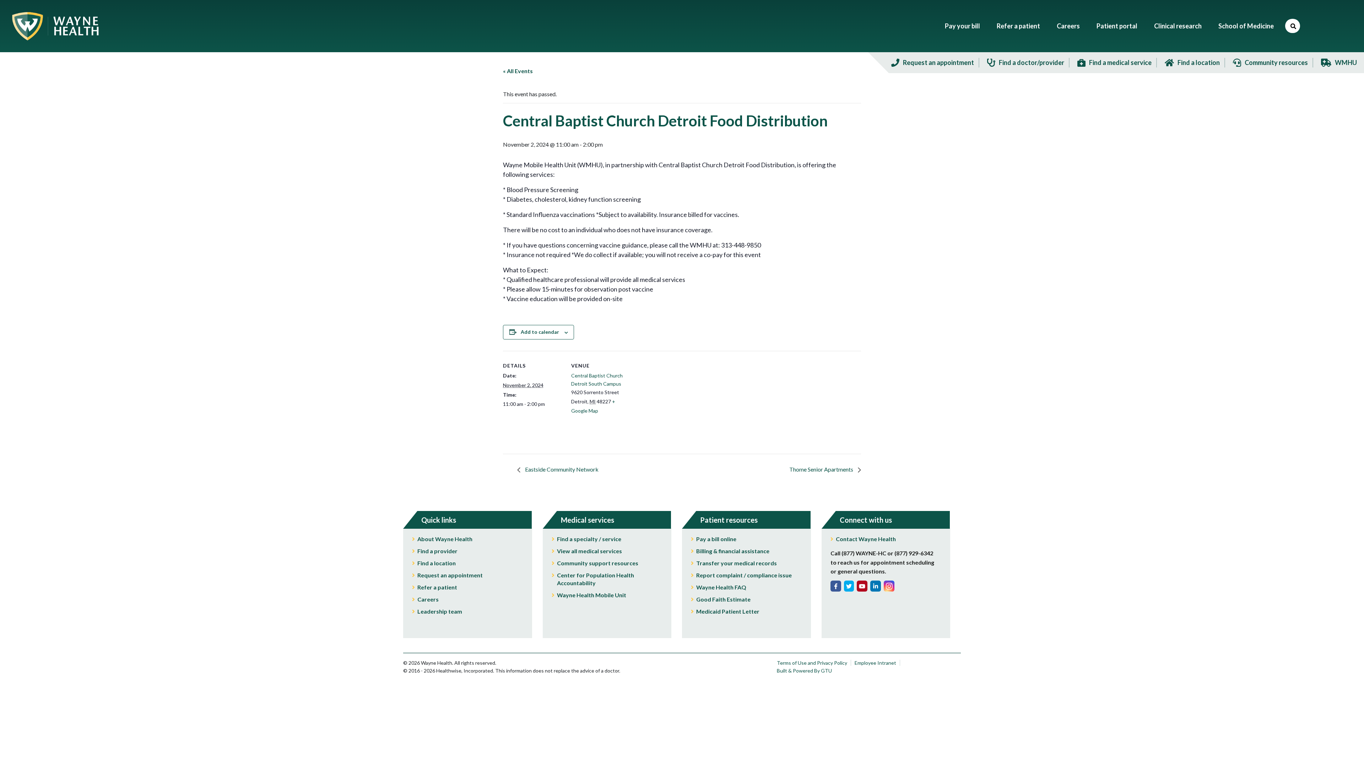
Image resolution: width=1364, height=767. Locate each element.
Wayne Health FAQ (721, 587)
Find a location (436, 563)
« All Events (518, 70)
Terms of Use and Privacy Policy (812, 663)
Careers (1068, 26)
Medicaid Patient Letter (727, 611)
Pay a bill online (716, 538)
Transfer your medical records (736, 563)
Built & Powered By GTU (804, 671)
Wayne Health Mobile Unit (591, 595)
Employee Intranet (875, 663)
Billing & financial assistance (732, 551)
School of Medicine (1246, 26)
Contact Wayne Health (866, 538)
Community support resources (597, 563)
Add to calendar (540, 332)
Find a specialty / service (589, 538)
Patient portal (1117, 26)
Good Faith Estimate (723, 599)
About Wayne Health (444, 538)
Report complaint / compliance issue (744, 575)
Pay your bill (962, 26)
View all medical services (589, 551)
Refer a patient (1018, 26)
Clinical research (1178, 26)
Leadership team (439, 611)
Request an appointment (450, 575)
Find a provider (437, 551)
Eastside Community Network (561, 469)
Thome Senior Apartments (821, 469)
